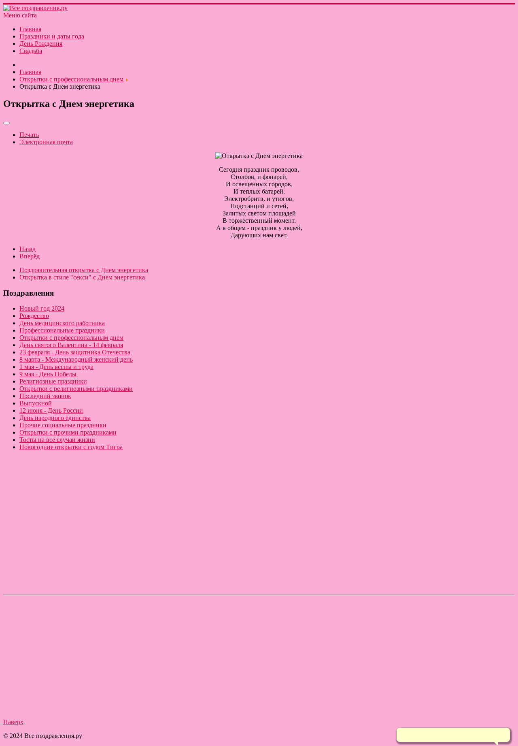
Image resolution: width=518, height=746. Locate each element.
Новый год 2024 (41, 308)
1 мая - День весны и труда (56, 366)
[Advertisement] (246, 534)
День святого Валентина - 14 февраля (71, 344)
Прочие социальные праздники (62, 425)
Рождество (34, 315)
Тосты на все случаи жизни (57, 439)
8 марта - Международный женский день (76, 359)
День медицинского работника (62, 323)
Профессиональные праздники (62, 330)
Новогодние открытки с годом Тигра (71, 446)
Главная (30, 29)
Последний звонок (45, 395)
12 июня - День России (51, 410)
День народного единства (55, 417)
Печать (29, 134)
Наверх (13, 721)
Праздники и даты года (51, 36)
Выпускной (35, 403)
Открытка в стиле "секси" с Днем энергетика (82, 277)
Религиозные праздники (53, 381)
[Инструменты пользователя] (6, 123)
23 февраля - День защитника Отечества (74, 352)
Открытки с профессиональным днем (71, 337)
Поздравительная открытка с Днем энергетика (83, 269)
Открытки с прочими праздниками (68, 432)
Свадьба (30, 50)
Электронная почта (46, 142)
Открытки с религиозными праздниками (76, 388)
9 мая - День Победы (47, 374)
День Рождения (40, 43)
